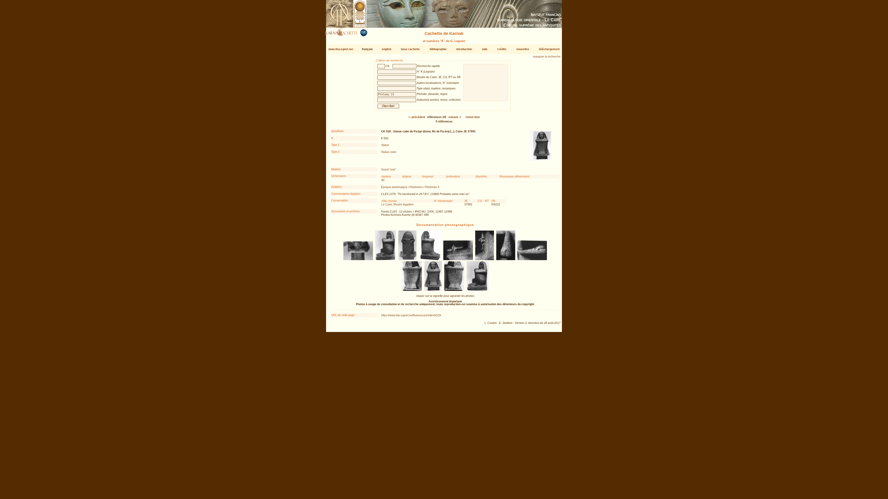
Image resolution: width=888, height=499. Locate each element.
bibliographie (438, 49)
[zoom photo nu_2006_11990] (430, 259)
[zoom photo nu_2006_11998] (477, 290)
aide (484, 49)
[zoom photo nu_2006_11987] (358, 259)
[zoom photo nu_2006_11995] (412, 290)
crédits (501, 49)
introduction (464, 49)
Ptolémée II (432, 187)
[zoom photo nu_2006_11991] (458, 259)
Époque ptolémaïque (394, 187)
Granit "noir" (388, 169)
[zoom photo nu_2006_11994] (532, 259)
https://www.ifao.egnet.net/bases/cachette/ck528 (411, 315)
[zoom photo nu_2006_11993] (506, 259)
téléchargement (549, 49)
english (386, 49)
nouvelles (522, 49)
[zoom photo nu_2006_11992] (484, 259)
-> (454, 117)
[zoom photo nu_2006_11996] (433, 290)
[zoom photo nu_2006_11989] (407, 259)
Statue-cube (388, 152)
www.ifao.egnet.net (340, 49)
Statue (385, 145)
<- (416, 117)
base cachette (410, 49)
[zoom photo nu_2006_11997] (454, 290)
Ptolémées (416, 187)
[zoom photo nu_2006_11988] (385, 259)
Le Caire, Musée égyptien (397, 204)
